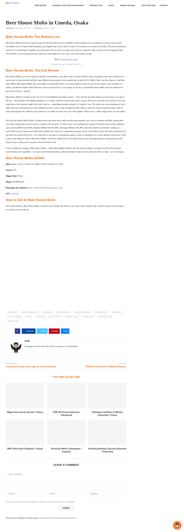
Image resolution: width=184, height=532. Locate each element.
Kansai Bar (47, 312)
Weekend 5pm (13, 321)
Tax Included (54, 316)
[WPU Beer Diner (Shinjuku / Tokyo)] (25, 432)
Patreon (163, 5)
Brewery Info (96, 5)
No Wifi (29, 316)
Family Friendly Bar (30, 312)
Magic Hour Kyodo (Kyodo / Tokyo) (25, 412)
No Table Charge (14, 316)
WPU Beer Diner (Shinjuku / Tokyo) (25, 449)
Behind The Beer (127, 5)
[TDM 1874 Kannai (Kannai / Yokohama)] (66, 395)
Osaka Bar (40, 316)
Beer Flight (12, 312)
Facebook (15, 194)
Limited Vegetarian (82, 312)
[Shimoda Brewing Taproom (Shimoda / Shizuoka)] (107, 432)
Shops (111, 5)
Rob (27, 341)
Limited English (63, 312)
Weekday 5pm (88, 316)
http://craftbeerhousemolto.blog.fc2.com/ (46, 188)
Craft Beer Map (148, 5)
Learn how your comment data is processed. (57, 518)
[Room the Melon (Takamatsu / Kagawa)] (66, 432)
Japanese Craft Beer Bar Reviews (68, 5)
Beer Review (40, 5)
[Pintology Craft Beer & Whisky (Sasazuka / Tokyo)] (107, 395)
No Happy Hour (101, 312)
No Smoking (116, 312)
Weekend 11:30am (105, 316)
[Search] (177, 5)
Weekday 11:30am (72, 316)
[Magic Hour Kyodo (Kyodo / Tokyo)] (25, 395)
